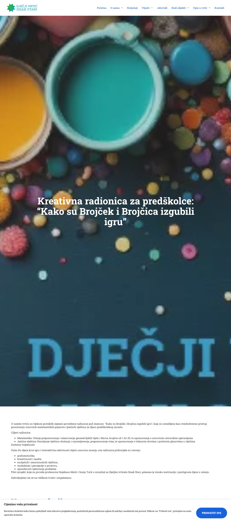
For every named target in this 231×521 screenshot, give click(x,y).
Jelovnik (162, 7)
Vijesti (145, 7)
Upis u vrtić (200, 7)
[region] (115, 510)
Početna (101, 7)
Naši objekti (178, 7)
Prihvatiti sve (211, 513)
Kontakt (219, 7)
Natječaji (132, 7)
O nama (115, 7)
